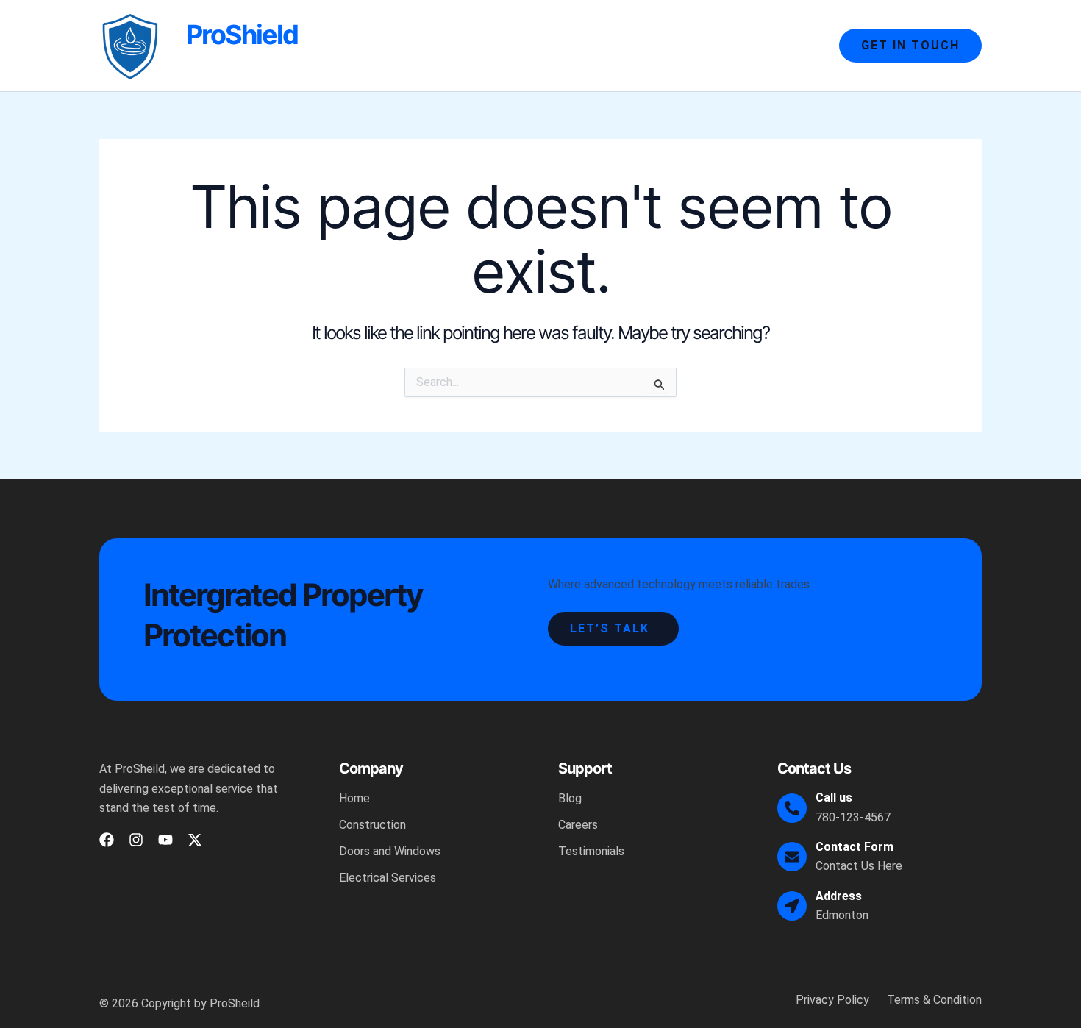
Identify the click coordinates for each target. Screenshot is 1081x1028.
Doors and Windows (641, 45)
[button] (910, 46)
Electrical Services (764, 45)
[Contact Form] (792, 856)
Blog (570, 798)
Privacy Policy (832, 1000)
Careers (578, 825)
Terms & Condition (934, 1000)
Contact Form (854, 847)
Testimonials (591, 851)
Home (461, 45)
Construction (533, 45)
